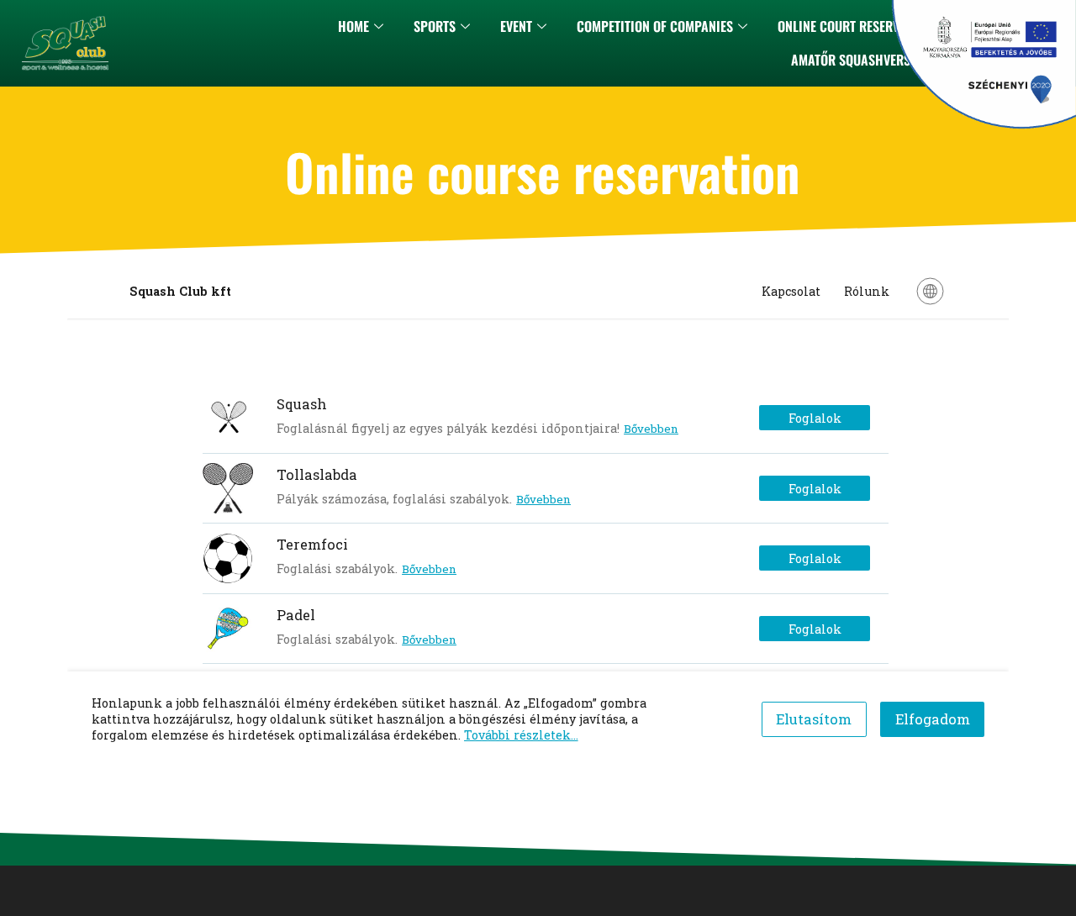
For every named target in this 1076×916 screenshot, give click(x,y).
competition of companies (655, 26)
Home (353, 26)
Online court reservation (854, 26)
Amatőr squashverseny (861, 60)
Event (516, 26)
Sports (435, 26)
